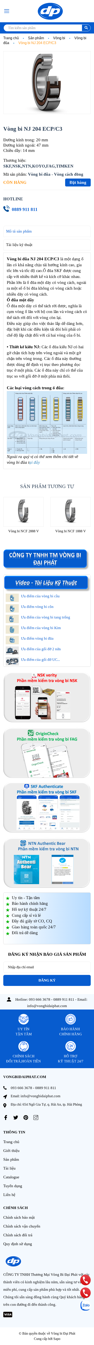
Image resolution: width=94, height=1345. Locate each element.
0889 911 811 (25, 209)
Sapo (56, 1339)
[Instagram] (35, 1117)
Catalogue (11, 1177)
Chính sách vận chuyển (21, 1226)
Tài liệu (9, 1168)
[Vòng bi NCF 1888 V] (70, 511)
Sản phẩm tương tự (47, 486)
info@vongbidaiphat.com (47, 1006)
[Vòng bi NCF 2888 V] (23, 511)
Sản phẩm (11, 1159)
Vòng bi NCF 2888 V (23, 531)
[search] (86, 27)
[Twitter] (15, 1117)
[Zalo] (85, 1305)
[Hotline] (85, 1280)
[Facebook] (5, 1117)
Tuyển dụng (12, 1186)
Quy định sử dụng (17, 1244)
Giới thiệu (11, 1150)
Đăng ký (47, 980)
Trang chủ (11, 1142)
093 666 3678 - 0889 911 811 (51, 999)
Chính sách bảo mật (19, 1217)
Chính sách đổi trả (17, 1235)
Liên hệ (9, 1194)
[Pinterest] (25, 1117)
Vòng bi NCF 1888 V (70, 531)
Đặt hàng (78, 182)
